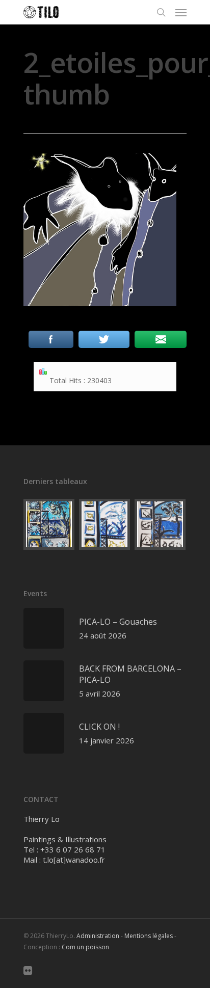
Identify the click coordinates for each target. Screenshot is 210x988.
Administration (97, 935)
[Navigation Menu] (181, 12)
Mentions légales (148, 935)
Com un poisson (85, 947)
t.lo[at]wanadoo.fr (74, 860)
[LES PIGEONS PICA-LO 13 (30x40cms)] (105, 524)
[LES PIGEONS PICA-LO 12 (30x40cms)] (161, 524)
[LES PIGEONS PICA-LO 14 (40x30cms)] (49, 524)
